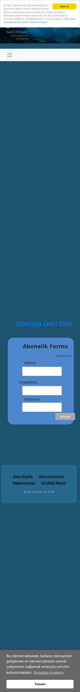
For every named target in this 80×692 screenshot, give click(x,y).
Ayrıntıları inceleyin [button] (49, 673)
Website (29, 399)
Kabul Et (64, 6)
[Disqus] (40, 132)
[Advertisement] (40, 464)
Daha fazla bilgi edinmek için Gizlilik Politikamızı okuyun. (40, 20)
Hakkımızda (24, 483)
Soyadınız (30, 381)
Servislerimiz (51, 476)
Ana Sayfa (22, 476)
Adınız (29, 362)
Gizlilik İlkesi (53, 483)
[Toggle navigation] (10, 54)
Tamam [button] (40, 684)
